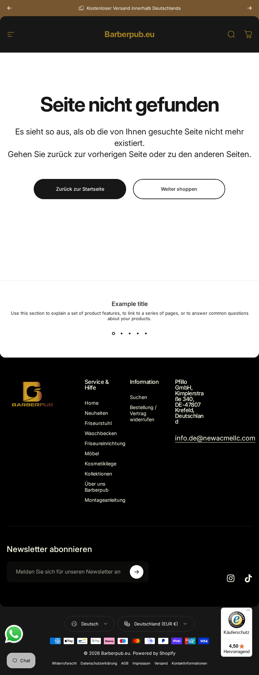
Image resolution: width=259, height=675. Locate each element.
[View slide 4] (138, 333)
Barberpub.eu (129, 34)
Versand (161, 663)
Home (91, 403)
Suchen (138, 397)
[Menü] (248, 612)
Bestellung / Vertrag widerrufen (143, 413)
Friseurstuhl (98, 423)
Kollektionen (98, 474)
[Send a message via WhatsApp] (14, 634)
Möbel (92, 453)
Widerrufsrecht (64, 663)
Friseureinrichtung (105, 443)
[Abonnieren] (136, 572)
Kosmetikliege (100, 463)
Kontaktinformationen (189, 663)
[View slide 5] (146, 333)
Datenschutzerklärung (99, 663)
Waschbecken (101, 433)
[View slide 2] (121, 333)
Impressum (141, 663)
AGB (124, 663)
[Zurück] (9, 8)
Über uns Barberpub (97, 487)
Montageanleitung (105, 500)
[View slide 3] (129, 333)
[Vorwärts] (249, 8)
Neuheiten (96, 413)
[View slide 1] (113, 333)
